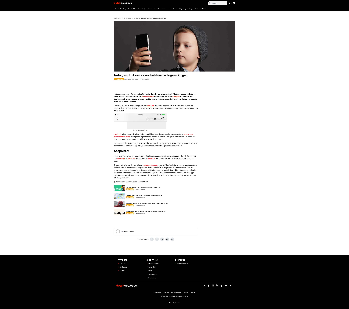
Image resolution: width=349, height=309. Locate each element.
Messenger (121, 159)
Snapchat (151, 159)
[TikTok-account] (222, 285)
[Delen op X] (157, 239)
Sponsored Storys (200, 9)
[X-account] (204, 285)
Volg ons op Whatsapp (186, 9)
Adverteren (173, 9)
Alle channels (161, 9)
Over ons (166, 292)
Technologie (142, 9)
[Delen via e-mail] (172, 239)
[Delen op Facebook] (152, 239)
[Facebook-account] (209, 285)
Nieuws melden (176, 292)
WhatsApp (131, 159)
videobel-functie (148, 97)
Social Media (119, 79)
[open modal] (234, 3)
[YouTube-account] (226, 285)
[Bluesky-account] (230, 285)
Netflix (133, 9)
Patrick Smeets (144, 79)
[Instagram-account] (213, 285)
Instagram (176, 97)
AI (128, 9)
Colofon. (192, 292)
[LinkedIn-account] (217, 285)
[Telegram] (162, 239)
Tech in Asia (151, 9)
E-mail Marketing (120, 9)
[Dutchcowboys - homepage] (123, 3)
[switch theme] (230, 3)
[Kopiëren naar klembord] (167, 239)
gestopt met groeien (150, 165)
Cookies (185, 292)
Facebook (117, 134)
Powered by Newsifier (174, 302)
